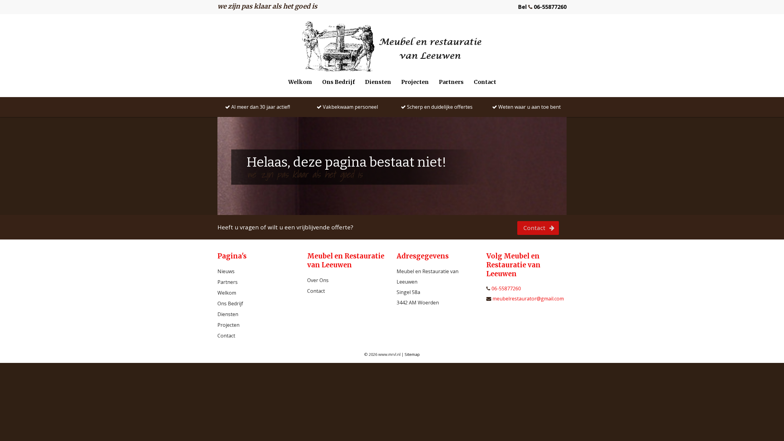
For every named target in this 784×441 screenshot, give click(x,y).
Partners (451, 81)
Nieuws (226, 271)
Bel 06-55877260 (542, 6)
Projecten (415, 81)
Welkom (300, 81)
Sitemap (412, 354)
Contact (485, 81)
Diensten (378, 81)
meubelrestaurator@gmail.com (527, 298)
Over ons (318, 280)
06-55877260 (505, 288)
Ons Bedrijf (338, 81)
